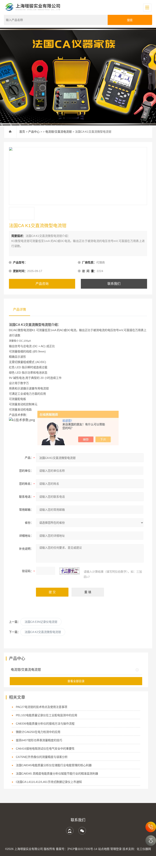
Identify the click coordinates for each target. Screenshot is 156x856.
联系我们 (113, 283)
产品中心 (34, 131)
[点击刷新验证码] (69, 571)
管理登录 (116, 849)
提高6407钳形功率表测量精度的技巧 (39, 740)
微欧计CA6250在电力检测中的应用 (38, 732)
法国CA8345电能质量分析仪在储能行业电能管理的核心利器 (54, 765)
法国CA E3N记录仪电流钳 (41, 621)
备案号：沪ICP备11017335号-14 (76, 849)
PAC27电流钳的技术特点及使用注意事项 (41, 707)
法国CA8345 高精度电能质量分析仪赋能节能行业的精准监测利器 (57, 773)
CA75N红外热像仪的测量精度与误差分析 (42, 756)
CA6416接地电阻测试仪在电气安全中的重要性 (45, 748)
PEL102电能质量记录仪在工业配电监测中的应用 (46, 715)
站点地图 (103, 849)
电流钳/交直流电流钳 (58, 131)
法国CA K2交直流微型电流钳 (43, 632)
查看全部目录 (75, 681)
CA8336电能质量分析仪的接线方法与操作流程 (45, 723)
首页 (22, 131)
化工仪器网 (144, 849)
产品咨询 (42, 283)
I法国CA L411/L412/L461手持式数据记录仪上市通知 (49, 781)
